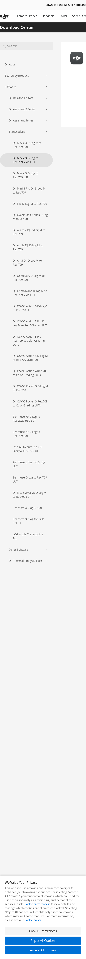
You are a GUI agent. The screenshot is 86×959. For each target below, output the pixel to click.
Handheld (48, 16)
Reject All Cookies (42, 940)
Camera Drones (27, 16)
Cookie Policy (32, 920)
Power (63, 16)
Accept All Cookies (43, 950)
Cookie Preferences (36, 904)
